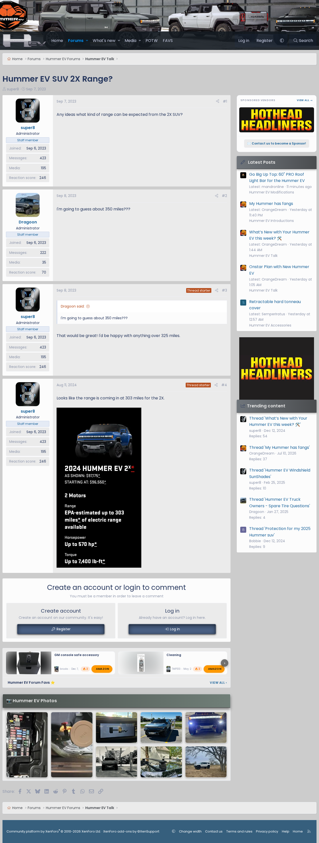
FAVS (168, 40)
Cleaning (173, 655)
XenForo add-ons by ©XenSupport (131, 831)
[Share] (217, 101)
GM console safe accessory (76, 655)
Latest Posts (261, 162)
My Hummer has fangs (271, 203)
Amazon (102, 669)
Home (57, 40)
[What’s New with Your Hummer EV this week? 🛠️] (71, 745)
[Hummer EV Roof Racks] (161, 762)
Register (64, 629)
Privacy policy (267, 831)
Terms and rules (239, 831)
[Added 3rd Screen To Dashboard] (27, 745)
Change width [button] (190, 831)
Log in (175, 629)
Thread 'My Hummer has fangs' (279, 447)
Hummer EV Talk (263, 255)
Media (130, 40)
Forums (75, 40)
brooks (64, 669)
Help (285, 831)
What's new (104, 40)
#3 (224, 290)
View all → (305, 100)
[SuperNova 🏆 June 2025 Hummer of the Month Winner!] (116, 762)
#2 (224, 195)
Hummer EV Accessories (270, 325)
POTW (152, 40)
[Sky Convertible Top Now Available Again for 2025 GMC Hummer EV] (206, 727)
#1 (225, 101)
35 (44, 262)
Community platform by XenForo (53, 831)
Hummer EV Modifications (271, 192)
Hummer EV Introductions (271, 220)
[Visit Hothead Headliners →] (277, 368)
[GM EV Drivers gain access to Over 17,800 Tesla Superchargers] (161, 727)
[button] (87, 40)
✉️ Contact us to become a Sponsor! (276, 143)
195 (43, 168)
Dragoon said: (72, 306)
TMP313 (176, 669)
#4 (224, 384)
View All (218, 682)
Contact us (214, 831)
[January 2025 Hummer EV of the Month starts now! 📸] (206, 762)
